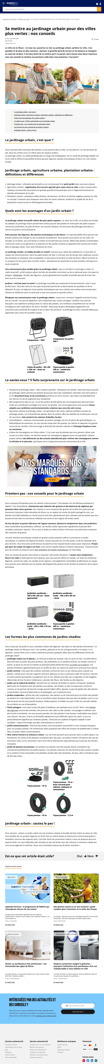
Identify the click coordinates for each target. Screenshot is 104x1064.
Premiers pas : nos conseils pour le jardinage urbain (32, 124)
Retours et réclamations (38, 1050)
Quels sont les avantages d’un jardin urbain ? (29, 118)
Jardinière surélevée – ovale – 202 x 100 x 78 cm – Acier (39, 626)
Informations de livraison (13, 1047)
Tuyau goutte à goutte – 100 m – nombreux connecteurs (64, 369)
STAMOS (60, 1052)
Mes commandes (11, 1057)
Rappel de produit (36, 1057)
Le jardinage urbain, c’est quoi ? (25, 112)
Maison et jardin (24, 19)
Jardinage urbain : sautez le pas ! (25, 130)
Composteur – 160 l (36, 340)
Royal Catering (62, 1045)
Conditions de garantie (37, 1052)
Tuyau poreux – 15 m (37, 786)
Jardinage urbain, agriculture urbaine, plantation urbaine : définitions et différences (43, 115)
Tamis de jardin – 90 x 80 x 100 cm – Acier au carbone (38, 369)
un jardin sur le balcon (79, 665)
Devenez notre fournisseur (39, 1055)
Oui (79, 856)
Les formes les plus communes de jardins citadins (31, 127)
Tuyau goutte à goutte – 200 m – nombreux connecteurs (64, 626)
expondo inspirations (10, 19)
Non (90, 856)
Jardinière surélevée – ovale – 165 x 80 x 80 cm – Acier (64, 595)
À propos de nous (11, 1045)
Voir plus (52, 480)
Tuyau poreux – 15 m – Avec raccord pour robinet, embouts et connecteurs (63, 786)
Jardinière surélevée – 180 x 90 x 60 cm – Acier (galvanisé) (38, 595)
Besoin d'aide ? (10, 1055)
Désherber (17, 275)
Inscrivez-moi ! (77, 1012)
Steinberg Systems (63, 1050)
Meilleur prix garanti (37, 1047)
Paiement (8, 1052)
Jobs (6, 1050)
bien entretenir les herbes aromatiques (51, 550)
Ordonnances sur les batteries (40, 1045)
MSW (59, 1047)
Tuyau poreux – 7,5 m (63, 815)
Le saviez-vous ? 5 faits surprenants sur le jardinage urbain (34, 121)
